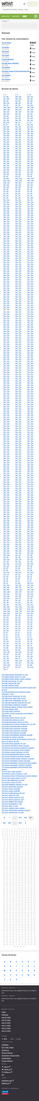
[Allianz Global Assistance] (5, 1092)
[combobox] (19, 9)
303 (9, 823)
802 (20, 823)
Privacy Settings (7, 1061)
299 (20, 818)
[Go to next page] (25, 823)
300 (25, 818)
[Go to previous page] (4, 818)
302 (4, 823)
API (3, 1075)
